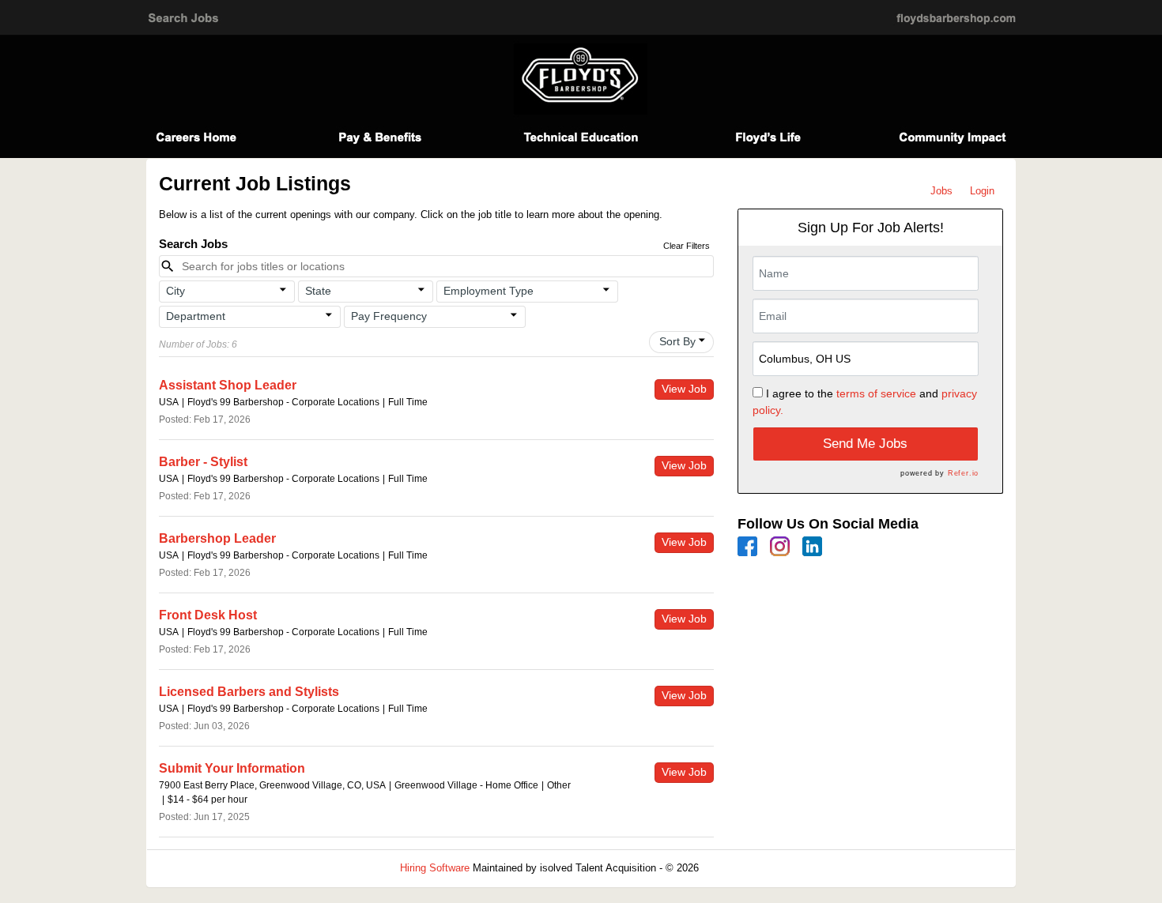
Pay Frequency (389, 316)
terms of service (876, 393)
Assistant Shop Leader (227, 385)
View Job (684, 388)
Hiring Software (435, 868)
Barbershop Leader (217, 538)
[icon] (283, 290)
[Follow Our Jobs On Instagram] (780, 545)
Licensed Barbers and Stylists (249, 691)
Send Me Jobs (865, 443)
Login (982, 191)
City (175, 290)
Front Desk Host (208, 615)
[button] (227, 291)
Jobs (941, 191)
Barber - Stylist (203, 461)
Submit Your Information (232, 768)
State (318, 290)
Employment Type (488, 290)
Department (195, 316)
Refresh (745, 868)
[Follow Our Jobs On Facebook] (747, 545)
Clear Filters (686, 245)
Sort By (677, 341)
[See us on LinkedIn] (812, 545)
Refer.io (963, 473)
